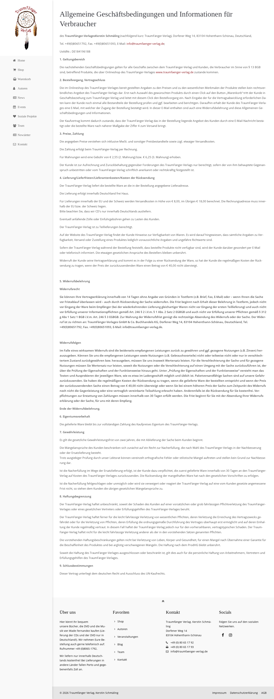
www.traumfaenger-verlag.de (174, 72)
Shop (120, 621)
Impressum (219, 693)
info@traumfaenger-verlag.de (145, 43)
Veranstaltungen (127, 636)
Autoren (122, 629)
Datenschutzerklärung (244, 693)
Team (120, 652)
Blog (120, 644)
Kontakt (122, 659)
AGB (264, 693)
